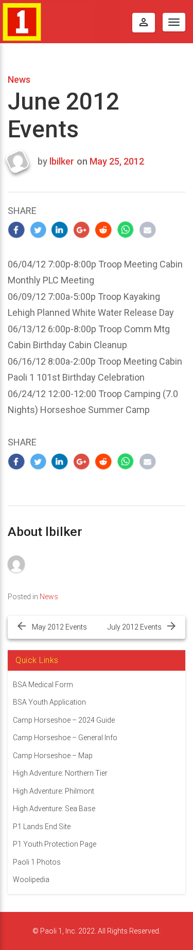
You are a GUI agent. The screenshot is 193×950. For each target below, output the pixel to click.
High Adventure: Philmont (53, 791)
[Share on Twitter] (38, 229)
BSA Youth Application (49, 702)
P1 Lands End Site (42, 826)
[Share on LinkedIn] (59, 229)
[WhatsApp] (125, 229)
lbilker (61, 161)
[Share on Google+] (82, 229)
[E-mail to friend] (147, 229)
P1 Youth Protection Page (54, 844)
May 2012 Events (59, 627)
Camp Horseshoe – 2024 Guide (64, 720)
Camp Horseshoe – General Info (65, 737)
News (19, 79)
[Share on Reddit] (103, 229)
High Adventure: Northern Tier (60, 773)
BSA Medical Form (43, 684)
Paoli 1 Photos (37, 862)
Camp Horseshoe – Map (53, 755)
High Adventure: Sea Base (54, 808)
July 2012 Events (135, 627)
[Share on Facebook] (16, 229)
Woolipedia (31, 879)
